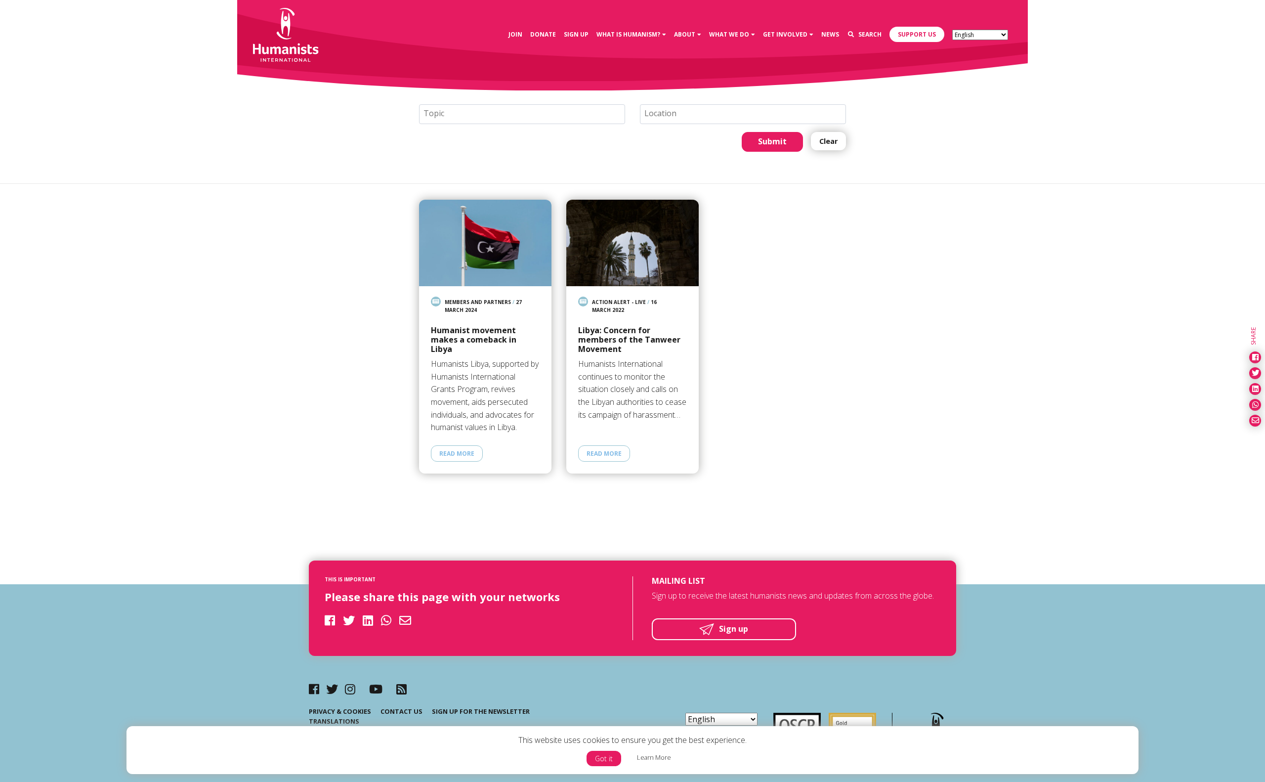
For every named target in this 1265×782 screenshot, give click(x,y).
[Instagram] (350, 689)
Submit (772, 141)
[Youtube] (375, 689)
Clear (828, 141)
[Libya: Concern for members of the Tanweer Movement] (632, 243)
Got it (604, 758)
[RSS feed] (401, 689)
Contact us (401, 711)
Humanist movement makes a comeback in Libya (473, 340)
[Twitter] (332, 689)
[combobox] (522, 114)
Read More (456, 453)
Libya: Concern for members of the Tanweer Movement (629, 340)
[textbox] (526, 113)
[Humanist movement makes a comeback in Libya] (485, 243)
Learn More (654, 757)
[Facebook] (314, 689)
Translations (334, 721)
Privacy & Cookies (340, 711)
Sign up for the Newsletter (481, 711)
